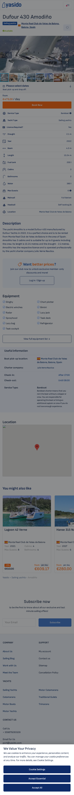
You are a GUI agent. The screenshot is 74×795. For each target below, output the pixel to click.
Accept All (37, 787)
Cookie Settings (37, 769)
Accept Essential (37, 778)
